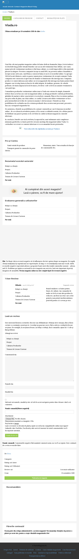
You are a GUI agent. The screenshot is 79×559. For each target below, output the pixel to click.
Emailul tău (9, 392)
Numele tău (9, 384)
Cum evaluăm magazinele (52, 550)
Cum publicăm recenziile (23, 553)
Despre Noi (8, 550)
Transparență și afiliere (37, 556)
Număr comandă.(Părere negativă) (17, 408)
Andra (43, 31)
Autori (15, 550)
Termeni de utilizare (26, 550)
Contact (17, 6)
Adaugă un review (11, 333)
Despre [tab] (7, 18)
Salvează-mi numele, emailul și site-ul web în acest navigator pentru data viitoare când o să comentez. (38, 403)
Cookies (38, 550)
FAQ (34, 553)
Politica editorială (64, 553)
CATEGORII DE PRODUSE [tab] (23, 18)
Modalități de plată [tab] (55, 18)
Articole (10, 6)
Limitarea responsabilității (47, 553)
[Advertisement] (39, 48)
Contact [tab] (40, 18)
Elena (9, 454)
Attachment (9, 416)
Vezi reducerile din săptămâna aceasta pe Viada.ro (42, 129)
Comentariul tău (10, 355)
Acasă (5, 6)
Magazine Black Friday (28, 6)
